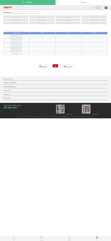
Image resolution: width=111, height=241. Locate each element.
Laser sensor (94, 17)
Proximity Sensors (16, 17)
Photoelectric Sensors (42, 17)
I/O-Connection (94, 23)
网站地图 (64, 116)
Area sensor (68, 17)
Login (93, 7)
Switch (68, 23)
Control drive (42, 23)
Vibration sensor (42, 20)
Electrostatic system (68, 20)
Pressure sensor (94, 20)
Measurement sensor (16, 20)
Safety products (15, 23)
